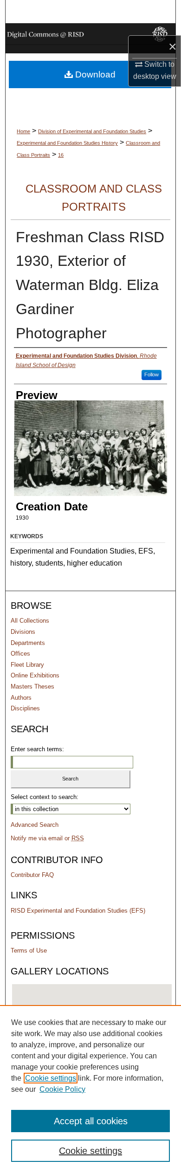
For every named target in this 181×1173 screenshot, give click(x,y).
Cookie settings (50, 1078)
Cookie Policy (62, 1089)
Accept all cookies (91, 1121)
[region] (90, 1089)
